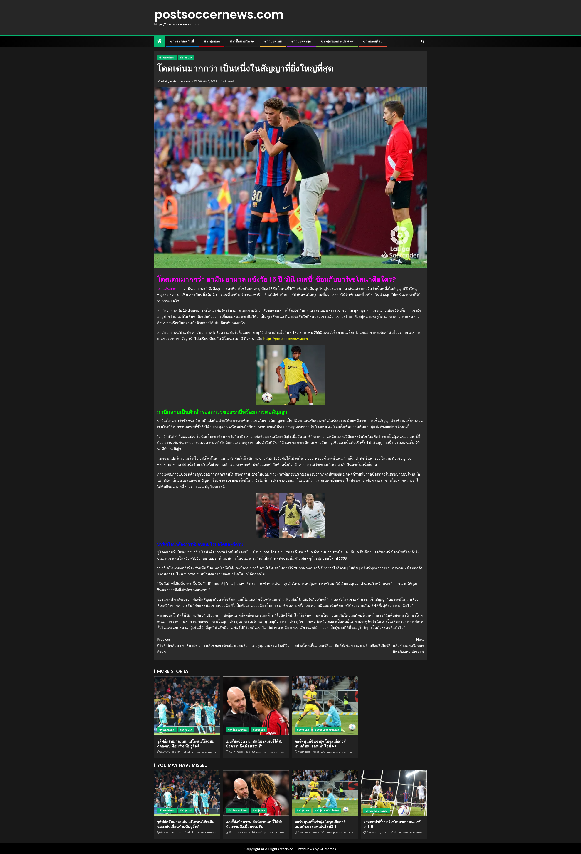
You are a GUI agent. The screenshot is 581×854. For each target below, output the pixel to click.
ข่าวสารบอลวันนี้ (182, 41)
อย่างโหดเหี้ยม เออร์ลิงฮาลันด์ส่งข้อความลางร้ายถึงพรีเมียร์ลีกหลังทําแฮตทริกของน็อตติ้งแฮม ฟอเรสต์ (359, 645)
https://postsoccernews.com (285, 338)
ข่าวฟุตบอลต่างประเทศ (337, 41)
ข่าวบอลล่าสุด (301, 41)
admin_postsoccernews (176, 81)
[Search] (423, 41)
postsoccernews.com (219, 14)
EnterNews (305, 849)
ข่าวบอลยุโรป (372, 41)
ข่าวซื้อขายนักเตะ (242, 41)
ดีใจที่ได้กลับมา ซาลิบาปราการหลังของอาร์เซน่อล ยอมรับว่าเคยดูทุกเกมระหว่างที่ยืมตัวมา (223, 645)
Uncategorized (376, 810)
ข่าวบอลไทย (273, 41)
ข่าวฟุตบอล (212, 41)
